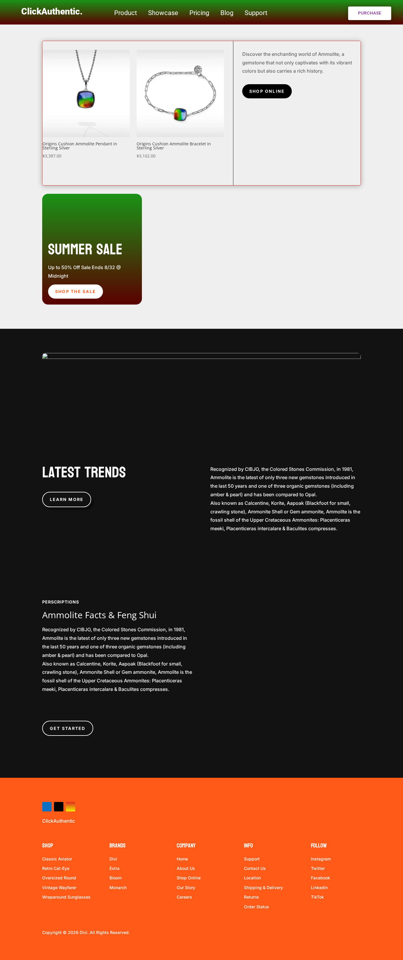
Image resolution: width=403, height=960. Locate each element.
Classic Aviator (57, 858)
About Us (186, 868)
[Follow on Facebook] (47, 806)
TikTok (317, 896)
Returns (251, 896)
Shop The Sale (75, 291)
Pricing (199, 13)
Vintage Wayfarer (59, 887)
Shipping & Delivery (263, 887)
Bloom (115, 877)
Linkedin (319, 887)
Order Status (256, 906)
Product (125, 13)
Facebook (320, 877)
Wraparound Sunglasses (66, 896)
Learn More (66, 499)
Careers (184, 896)
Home (182, 858)
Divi (113, 858)
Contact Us (255, 868)
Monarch (118, 887)
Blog (226, 13)
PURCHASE (369, 13)
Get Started (68, 728)
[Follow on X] (58, 806)
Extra (114, 868)
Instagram (321, 858)
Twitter (318, 868)
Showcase (163, 13)
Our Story (186, 887)
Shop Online (267, 91)
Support (256, 13)
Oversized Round (59, 877)
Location (252, 877)
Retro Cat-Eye (55, 868)
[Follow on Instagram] (70, 806)
